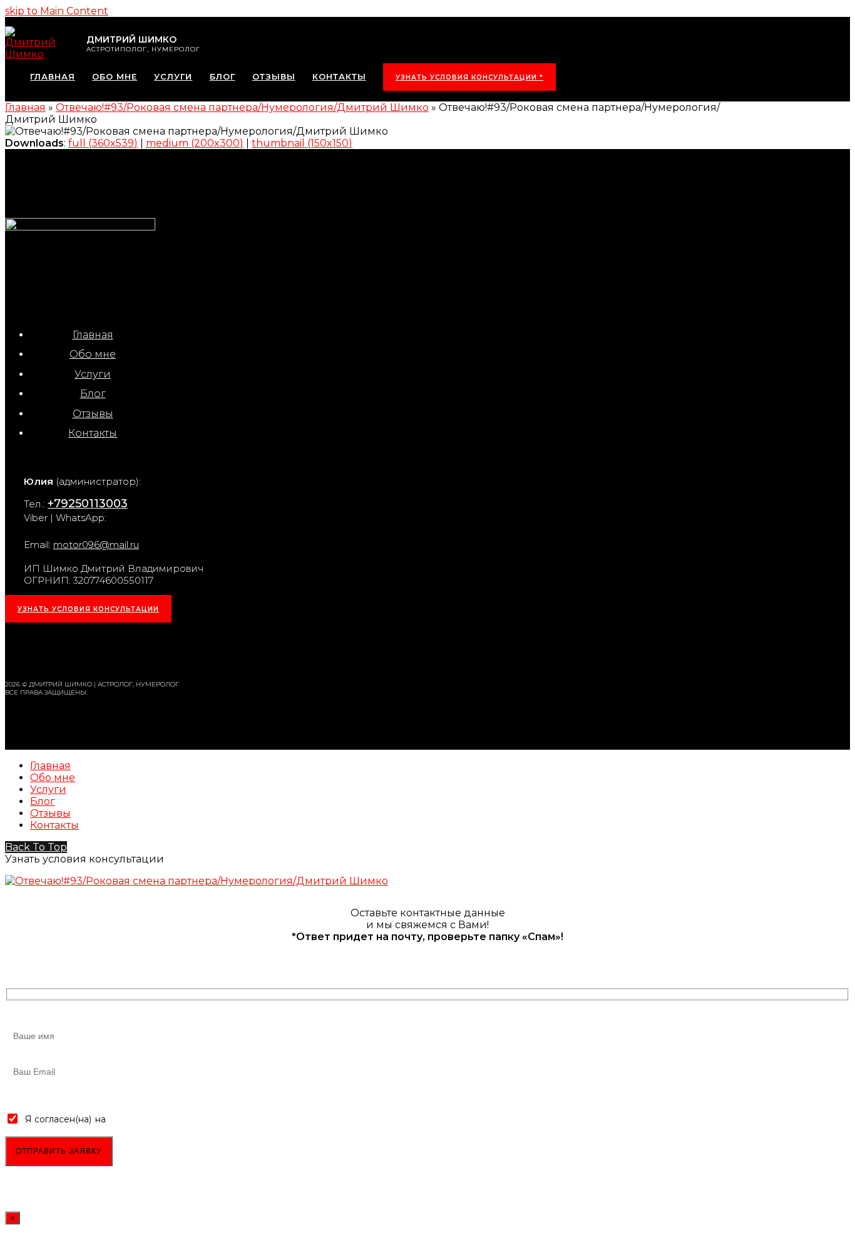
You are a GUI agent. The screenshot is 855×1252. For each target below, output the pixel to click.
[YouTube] (144, 650)
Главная (93, 335)
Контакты (92, 433)
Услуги (92, 374)
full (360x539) (103, 143)
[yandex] (176, 650)
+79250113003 (88, 503)
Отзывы (93, 414)
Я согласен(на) (58, 1119)
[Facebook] (82, 650)
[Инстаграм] (19, 650)
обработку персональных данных (183, 1119)
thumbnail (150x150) (302, 143)
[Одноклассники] (113, 650)
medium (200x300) (194, 143)
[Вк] (50, 650)
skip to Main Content (56, 11)
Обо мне (92, 354)
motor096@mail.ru (96, 545)
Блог (93, 394)
